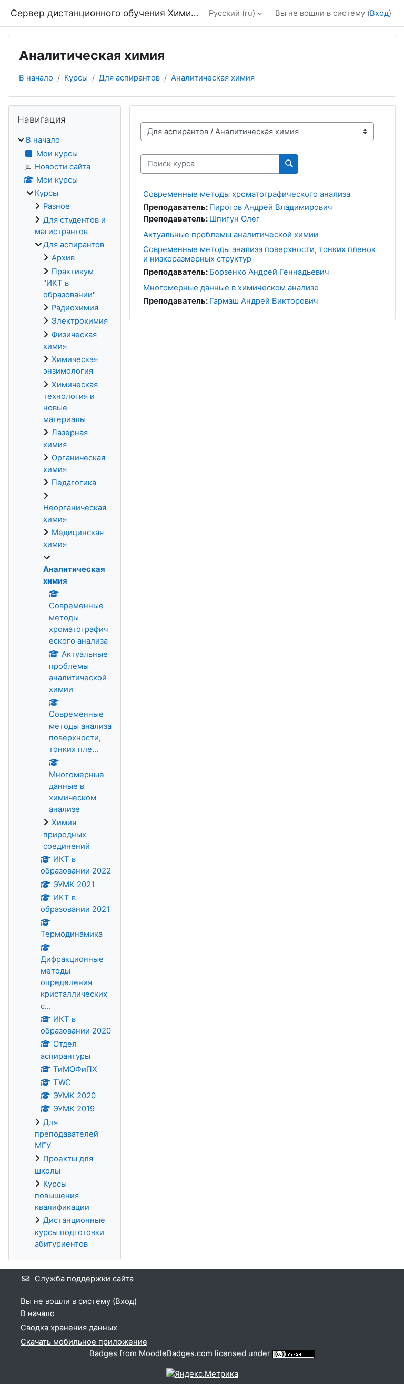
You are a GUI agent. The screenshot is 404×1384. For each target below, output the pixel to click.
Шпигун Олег (234, 219)
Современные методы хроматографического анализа (246, 194)
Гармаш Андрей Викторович (263, 301)
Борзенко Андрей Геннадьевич (269, 272)
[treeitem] (64, 692)
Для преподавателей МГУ (66, 1134)
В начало (36, 78)
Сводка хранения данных (69, 1327)
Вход (379, 13)
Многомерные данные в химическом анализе (231, 288)
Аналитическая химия (213, 78)
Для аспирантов (129, 78)
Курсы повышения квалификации (62, 1195)
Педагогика (74, 482)
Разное (56, 206)
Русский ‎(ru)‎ (232, 13)
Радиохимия (75, 308)
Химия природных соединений (66, 834)
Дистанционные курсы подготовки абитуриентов (70, 1232)
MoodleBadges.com (176, 1353)
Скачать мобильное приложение (84, 1342)
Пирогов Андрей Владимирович (270, 207)
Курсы (76, 78)
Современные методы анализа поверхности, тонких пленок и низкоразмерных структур (259, 254)
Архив (63, 258)
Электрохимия (80, 321)
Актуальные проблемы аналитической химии (230, 234)
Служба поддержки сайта (84, 1278)
